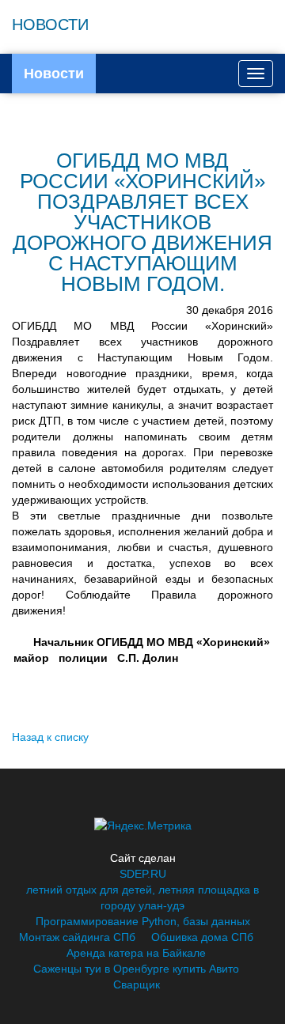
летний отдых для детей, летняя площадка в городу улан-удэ (142, 897)
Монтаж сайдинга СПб (77, 937)
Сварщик (136, 984)
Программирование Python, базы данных (143, 921)
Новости (54, 73)
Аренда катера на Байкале (136, 953)
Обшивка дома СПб (202, 937)
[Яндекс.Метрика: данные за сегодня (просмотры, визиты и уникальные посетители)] (143, 825)
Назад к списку (50, 737)
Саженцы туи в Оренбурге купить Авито (136, 968)
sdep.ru (143, 873)
